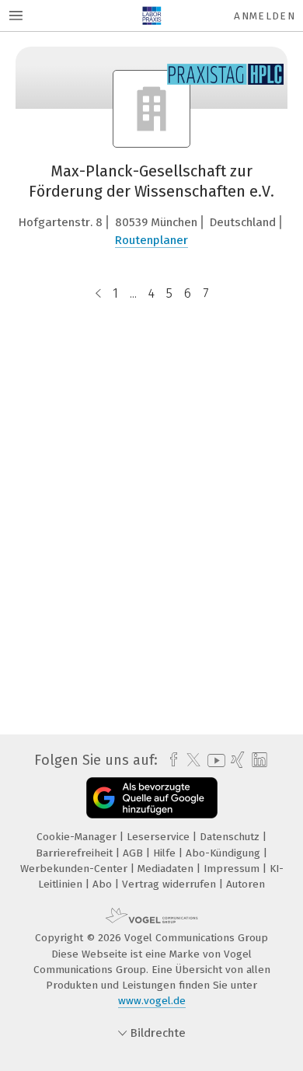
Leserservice (160, 836)
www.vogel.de (152, 1000)
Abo (103, 884)
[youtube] (213, 760)
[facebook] (169, 760)
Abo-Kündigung (224, 853)
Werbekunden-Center (75, 868)
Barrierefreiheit (76, 853)
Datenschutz (231, 836)
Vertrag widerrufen (170, 884)
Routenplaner (151, 240)
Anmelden (264, 16)
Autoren (245, 884)
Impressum (233, 868)
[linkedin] (257, 760)
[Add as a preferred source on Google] (152, 797)
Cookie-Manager (78, 836)
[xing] (235, 760)
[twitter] (189, 760)
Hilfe (166, 853)
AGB (134, 853)
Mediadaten (167, 868)
